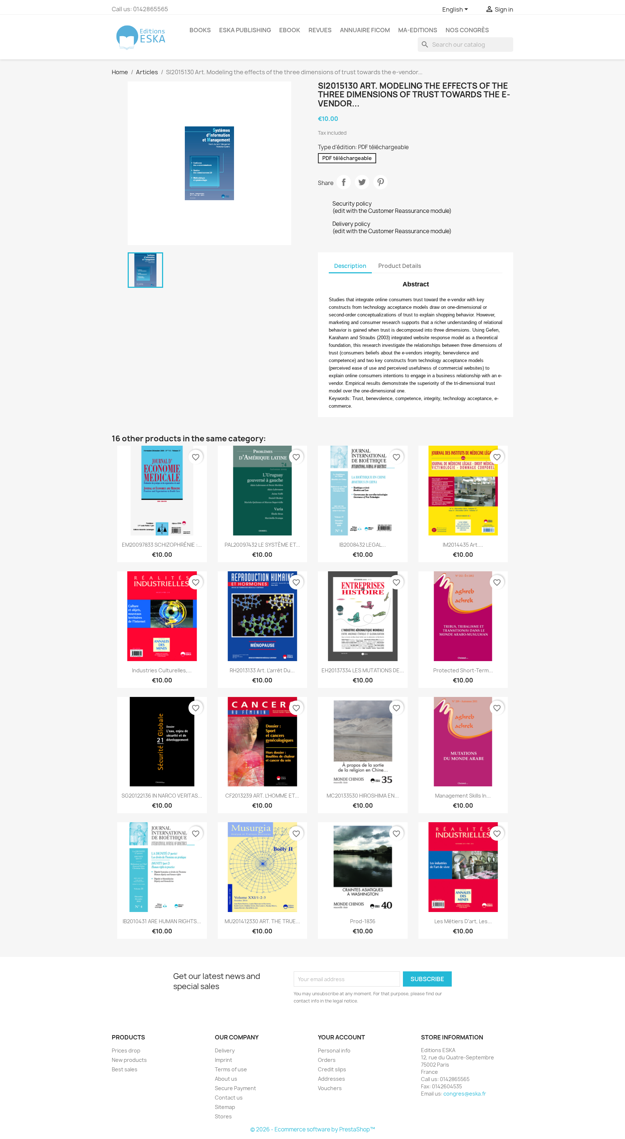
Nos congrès (467, 30)
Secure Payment (235, 1088)
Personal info (334, 1050)
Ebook (289, 30)
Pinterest (380, 182)
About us (226, 1078)
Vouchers (330, 1088)
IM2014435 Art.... (463, 544)
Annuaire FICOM (365, 30)
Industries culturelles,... (162, 670)
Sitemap (225, 1107)
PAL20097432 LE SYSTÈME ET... (262, 544)
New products (129, 1059)
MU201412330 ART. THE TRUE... (262, 921)
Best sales (124, 1069)
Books (200, 30)
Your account (341, 1037)
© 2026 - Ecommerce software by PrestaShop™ (312, 1129)
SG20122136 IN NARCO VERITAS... (162, 795)
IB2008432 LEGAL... (362, 544)
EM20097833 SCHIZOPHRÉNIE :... (162, 544)
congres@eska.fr (464, 1093)
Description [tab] (350, 266)
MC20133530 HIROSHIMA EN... (363, 795)
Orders (327, 1059)
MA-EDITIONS (417, 30)
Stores (223, 1116)
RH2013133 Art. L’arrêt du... (262, 670)
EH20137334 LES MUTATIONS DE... (363, 670)
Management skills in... (463, 795)
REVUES (320, 30)
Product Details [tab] (399, 266)
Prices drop (126, 1050)
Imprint (223, 1059)
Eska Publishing (245, 30)
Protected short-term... (463, 670)
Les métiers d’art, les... (463, 921)
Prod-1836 (362, 921)
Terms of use (231, 1069)
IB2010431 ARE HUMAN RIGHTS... (162, 921)
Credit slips (332, 1069)
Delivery (225, 1050)
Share (343, 182)
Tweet (362, 182)
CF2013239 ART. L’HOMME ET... (262, 795)
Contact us (229, 1097)
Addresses (331, 1078)
